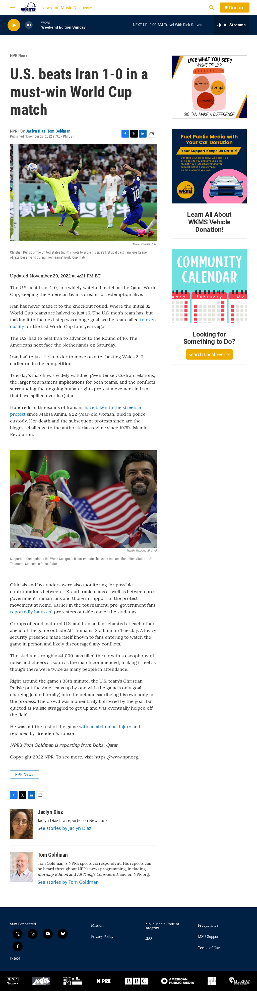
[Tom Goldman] (21, 867)
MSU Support (209, 937)
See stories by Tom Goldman (68, 882)
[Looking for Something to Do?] (209, 286)
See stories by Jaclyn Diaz (64, 828)
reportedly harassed (31, 612)
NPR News (19, 55)
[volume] (29, 25)
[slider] (37, 25)
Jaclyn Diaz (35, 131)
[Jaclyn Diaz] (21, 824)
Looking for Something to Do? (209, 338)
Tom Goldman (58, 131)
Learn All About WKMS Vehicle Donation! (209, 222)
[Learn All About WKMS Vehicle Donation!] (209, 166)
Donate (236, 7)
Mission (97, 926)
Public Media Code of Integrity (162, 926)
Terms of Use (209, 948)
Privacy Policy (102, 937)
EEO (148, 939)
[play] (14, 25)
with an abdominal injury (105, 726)
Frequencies (208, 926)
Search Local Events (209, 354)
